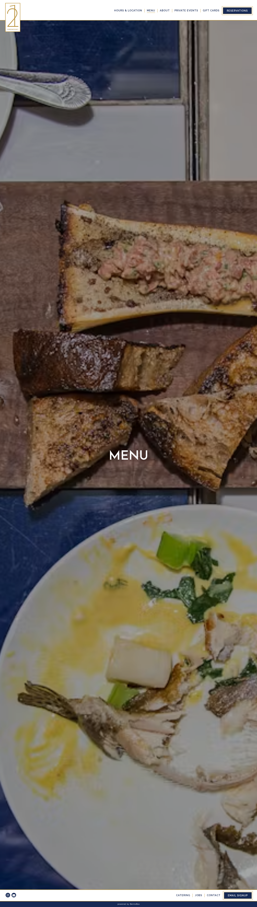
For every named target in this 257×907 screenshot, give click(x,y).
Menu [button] (151, 10)
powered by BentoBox (128, 904)
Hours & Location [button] (128, 10)
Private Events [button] (186, 10)
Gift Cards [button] (211, 10)
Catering (183, 895)
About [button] (165, 10)
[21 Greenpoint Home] (13, 17)
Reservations (237, 10)
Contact (213, 895)
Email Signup (238, 895)
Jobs (198, 895)
